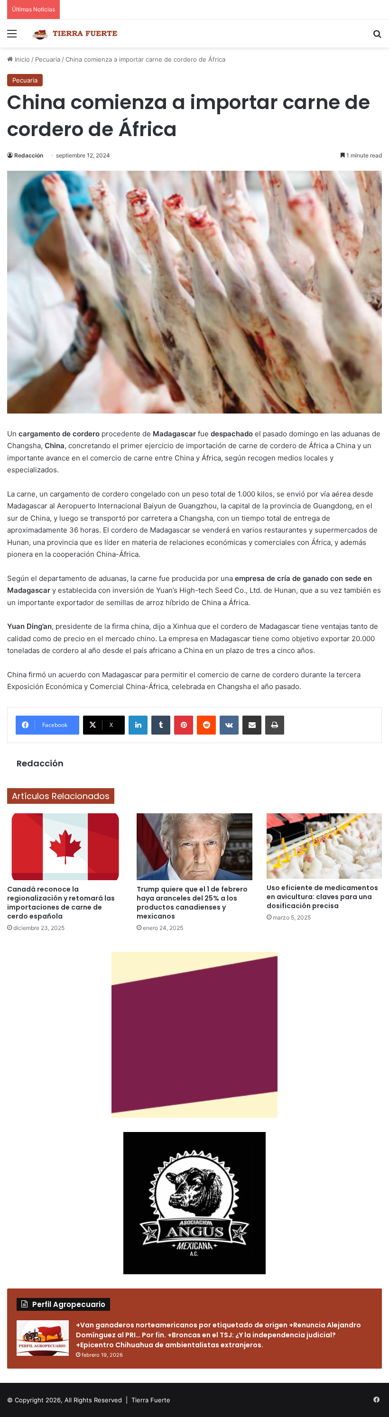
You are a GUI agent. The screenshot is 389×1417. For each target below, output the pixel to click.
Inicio (21, 59)
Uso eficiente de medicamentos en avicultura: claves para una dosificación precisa (322, 897)
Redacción (28, 155)
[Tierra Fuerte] (76, 33)
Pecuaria (47, 59)
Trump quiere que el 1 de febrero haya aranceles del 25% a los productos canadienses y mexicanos (192, 902)
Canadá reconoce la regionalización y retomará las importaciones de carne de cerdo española (61, 902)
